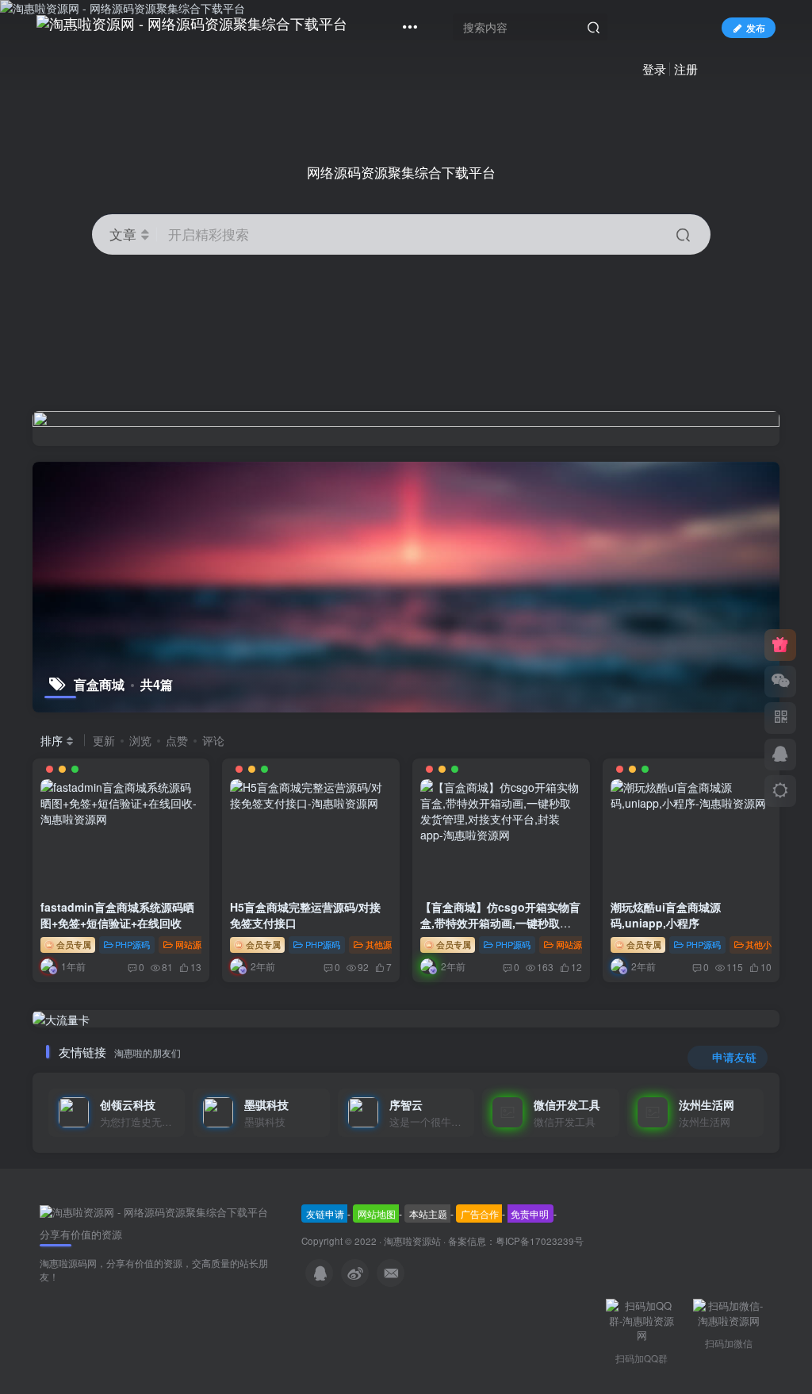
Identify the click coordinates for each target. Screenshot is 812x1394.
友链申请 (325, 1213)
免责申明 (530, 1213)
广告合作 (480, 1213)
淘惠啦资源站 (412, 1241)
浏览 (140, 740)
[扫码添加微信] (780, 681)
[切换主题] (780, 791)
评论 (213, 740)
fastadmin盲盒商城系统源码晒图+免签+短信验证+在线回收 (117, 915)
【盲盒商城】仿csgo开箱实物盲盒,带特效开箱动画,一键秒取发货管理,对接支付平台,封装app (500, 922)
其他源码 (383, 944)
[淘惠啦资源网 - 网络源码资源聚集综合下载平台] (154, 1211)
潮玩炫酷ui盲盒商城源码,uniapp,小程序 (666, 915)
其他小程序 (767, 944)
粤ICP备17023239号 (540, 1241)
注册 (686, 68)
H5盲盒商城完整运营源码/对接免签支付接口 (305, 915)
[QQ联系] (780, 754)
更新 (104, 740)
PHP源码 (132, 944)
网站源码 (192, 944)
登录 (654, 68)
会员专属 (72, 944)
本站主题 (428, 1213)
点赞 (177, 740)
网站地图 (377, 1213)
